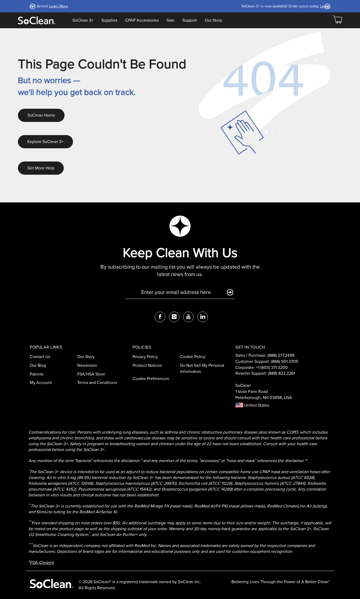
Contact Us (40, 357)
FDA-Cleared (42, 562)
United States (256, 405)
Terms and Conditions (97, 382)
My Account (41, 382)
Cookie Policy (192, 357)
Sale (170, 20)
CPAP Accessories (142, 20)
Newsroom (87, 365)
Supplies (109, 20)
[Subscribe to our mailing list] (230, 293)
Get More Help (40, 168)
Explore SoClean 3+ (45, 142)
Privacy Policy (145, 357)
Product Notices (147, 365)
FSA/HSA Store (91, 374)
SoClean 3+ (83, 20)
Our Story (213, 20)
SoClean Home (41, 115)
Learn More (219, 6)
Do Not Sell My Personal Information (202, 368)
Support (189, 20)
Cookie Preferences (151, 378)
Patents (36, 374)
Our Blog (38, 365)
